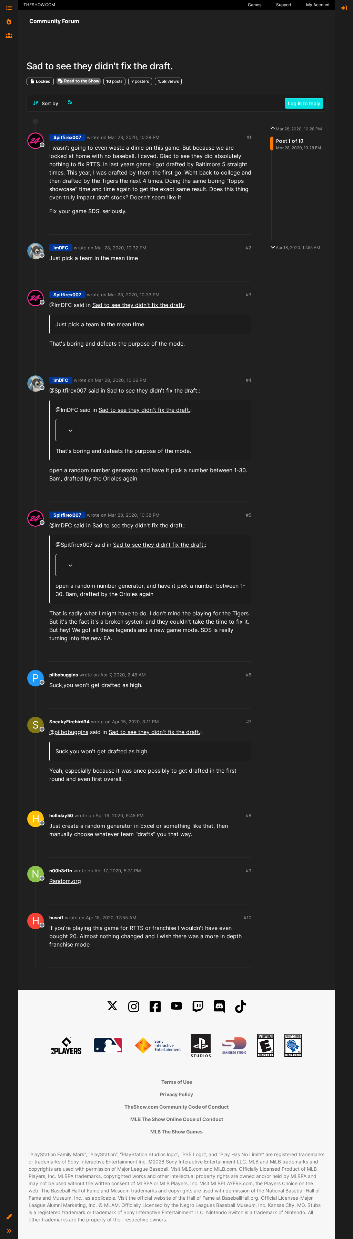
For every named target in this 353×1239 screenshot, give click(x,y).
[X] (112, 1006)
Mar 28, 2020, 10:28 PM (134, 137)
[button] (9, 1216)
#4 (248, 380)
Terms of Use (176, 1082)
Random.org (65, 881)
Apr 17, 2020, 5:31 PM (117, 870)
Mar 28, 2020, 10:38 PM (134, 515)
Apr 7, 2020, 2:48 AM (123, 674)
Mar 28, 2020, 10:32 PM (121, 247)
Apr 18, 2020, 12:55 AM (111, 917)
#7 (248, 721)
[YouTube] (176, 1006)
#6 (248, 674)
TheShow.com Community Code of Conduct (176, 1107)
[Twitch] (197, 1006)
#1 (248, 137)
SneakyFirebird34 (69, 721)
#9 (248, 870)
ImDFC (60, 247)
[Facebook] (155, 1006)
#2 (248, 247)
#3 (248, 294)
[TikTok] (240, 1006)
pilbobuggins (63, 674)
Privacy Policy (176, 1094)
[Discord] (219, 1006)
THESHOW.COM (39, 4)
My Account (318, 4)
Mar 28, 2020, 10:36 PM (121, 380)
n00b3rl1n (60, 870)
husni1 (56, 917)
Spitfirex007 (67, 137)
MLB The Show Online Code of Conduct (176, 1119)
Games (254, 4)
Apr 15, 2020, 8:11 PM (135, 721)
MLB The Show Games (176, 1131)
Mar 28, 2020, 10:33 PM (134, 294)
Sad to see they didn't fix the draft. (138, 304)
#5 (248, 515)
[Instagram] (133, 1006)
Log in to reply (304, 103)
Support (283, 4)
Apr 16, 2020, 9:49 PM (119, 815)
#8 (248, 815)
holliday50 (61, 815)
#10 (247, 917)
